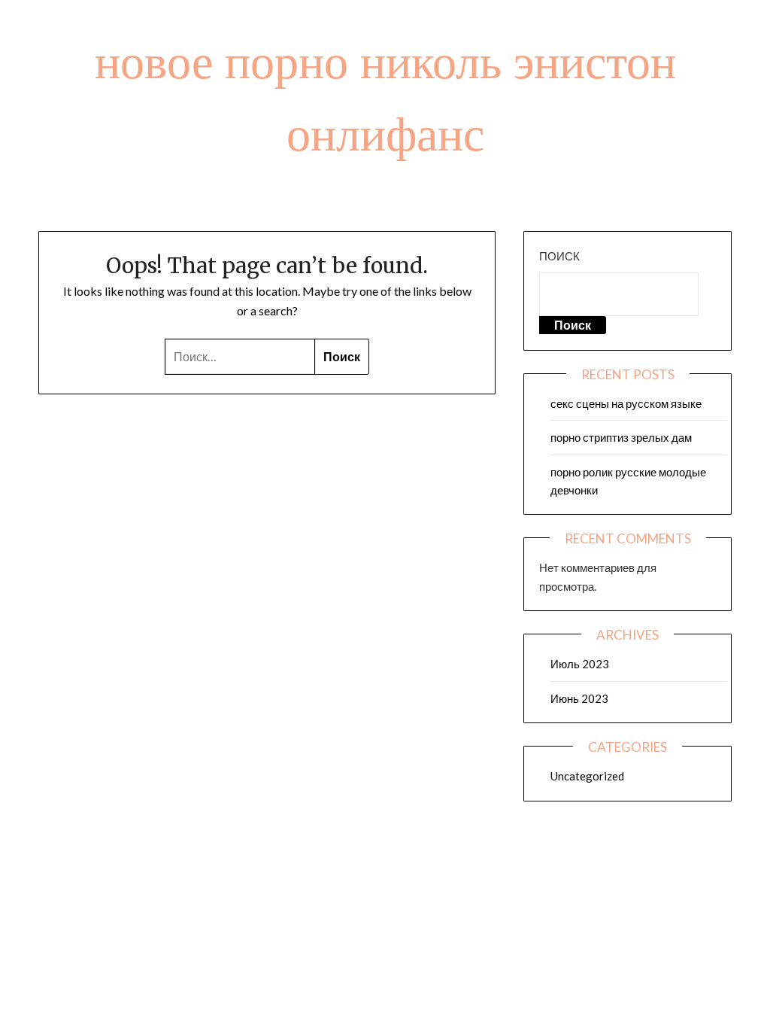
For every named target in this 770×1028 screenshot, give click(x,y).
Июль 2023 (579, 664)
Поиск (559, 256)
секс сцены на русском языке (626, 403)
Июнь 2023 (579, 698)
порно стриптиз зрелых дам (621, 437)
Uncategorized (587, 776)
